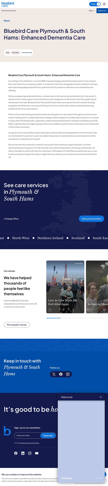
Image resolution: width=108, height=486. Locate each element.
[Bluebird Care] (8, 6)
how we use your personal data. (29, 443)
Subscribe (48, 435)
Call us (93, 4)
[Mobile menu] (104, 4)
